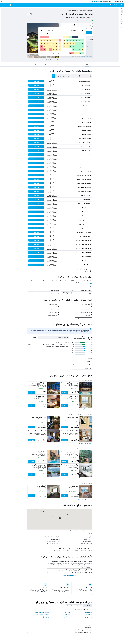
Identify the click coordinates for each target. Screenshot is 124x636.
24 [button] (70, 46)
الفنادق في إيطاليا (67, 617)
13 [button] (82, 43)
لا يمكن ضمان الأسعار (64, 623)
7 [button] (79, 40)
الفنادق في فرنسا (45, 616)
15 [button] (76, 43)
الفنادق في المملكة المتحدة (87, 617)
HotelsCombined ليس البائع (85, 627)
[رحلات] (121, 23)
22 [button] (76, 46)
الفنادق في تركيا (89, 614)
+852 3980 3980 (89, 19)
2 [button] (73, 37)
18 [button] (67, 43)
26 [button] (64, 46)
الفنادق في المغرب (88, 612)
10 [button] (70, 40)
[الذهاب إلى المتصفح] (121, 19)
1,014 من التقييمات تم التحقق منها (80, 20)
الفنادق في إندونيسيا (66, 614)
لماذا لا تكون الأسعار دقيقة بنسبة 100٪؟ (83, 632)
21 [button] (79, 46)
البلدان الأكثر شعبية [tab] (87, 605)
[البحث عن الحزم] (121, 17)
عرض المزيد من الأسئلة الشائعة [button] (69, 575)
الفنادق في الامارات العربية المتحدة (42, 614)
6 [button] (82, 40)
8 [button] (76, 40)
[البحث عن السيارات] (121, 14)
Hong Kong (84, 10)
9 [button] (73, 40)
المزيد (91, 283)
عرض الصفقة (64, 392)
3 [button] (70, 37)
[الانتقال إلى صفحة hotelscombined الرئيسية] (114, 4)
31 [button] (41, 49)
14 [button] (79, 43)
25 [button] (67, 46)
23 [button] (73, 46)
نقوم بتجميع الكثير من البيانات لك (84, 630)
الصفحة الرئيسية (90, 10)
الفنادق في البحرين (88, 616)
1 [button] (76, 37)
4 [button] (67, 37)
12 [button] (64, 40)
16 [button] (73, 43)
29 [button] (76, 49)
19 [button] (64, 43)
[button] (1, 1)
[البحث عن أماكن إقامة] (121, 11)
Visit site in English (96, 1)
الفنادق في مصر (67, 616)
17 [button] (70, 43)
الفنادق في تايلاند (45, 617)
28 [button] (79, 49)
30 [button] (73, 49)
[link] (82, 409)
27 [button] (82, 49)
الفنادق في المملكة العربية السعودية (42, 612)
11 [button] (67, 40)
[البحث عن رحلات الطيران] (121, 9)
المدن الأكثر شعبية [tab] (77, 605)
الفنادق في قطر (67, 612)
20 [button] (82, 46)
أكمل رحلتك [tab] (69, 605)
